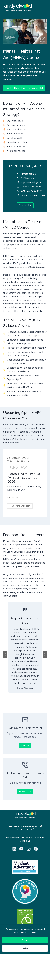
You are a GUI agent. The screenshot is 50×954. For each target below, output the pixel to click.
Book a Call (25, 791)
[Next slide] (45, 654)
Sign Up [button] (25, 745)
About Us (39, 837)
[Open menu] (46, 8)
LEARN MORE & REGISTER (19, 506)
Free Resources (12, 837)
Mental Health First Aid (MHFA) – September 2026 (23, 478)
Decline (25, 948)
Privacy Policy (27, 837)
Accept (25, 940)
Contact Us (25, 841)
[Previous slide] (5, 654)
